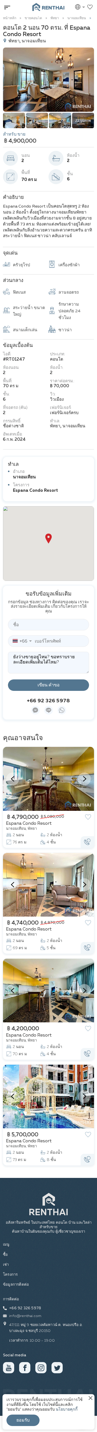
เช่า (6, 1265)
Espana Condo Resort (35, 491)
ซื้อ (5, 1255)
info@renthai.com (25, 1316)
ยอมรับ (23, 1420)
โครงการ (10, 1274)
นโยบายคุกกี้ (67, 1410)
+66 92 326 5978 (48, 700)
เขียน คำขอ (49, 685)
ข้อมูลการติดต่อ (16, 1284)
